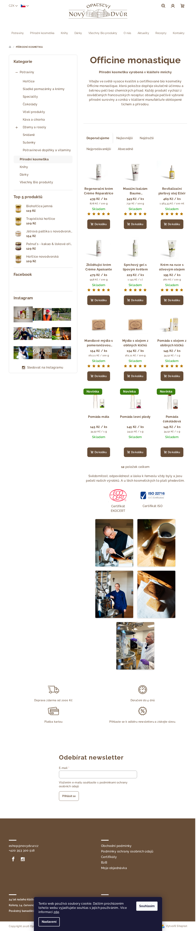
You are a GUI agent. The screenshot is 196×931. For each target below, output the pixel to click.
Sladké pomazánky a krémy (44, 89)
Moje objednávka (114, 868)
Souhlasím (147, 906)
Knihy (24, 167)
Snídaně (29, 135)
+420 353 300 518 (22, 850)
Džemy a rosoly (34, 127)
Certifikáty (109, 857)
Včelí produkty (34, 112)
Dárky (24, 174)
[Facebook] (13, 859)
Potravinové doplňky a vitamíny (47, 150)
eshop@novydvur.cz (24, 846)
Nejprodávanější (99, 149)
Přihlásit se (69, 796)
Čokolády (30, 104)
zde (56, 912)
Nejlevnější (124, 138)
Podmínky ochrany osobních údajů (127, 851)
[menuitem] (17, 33)
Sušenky (29, 142)
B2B (104, 862)
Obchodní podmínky (116, 846)
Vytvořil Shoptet (176, 926)
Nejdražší (147, 138)
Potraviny (27, 72)
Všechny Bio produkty (36, 182)
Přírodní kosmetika (34, 159)
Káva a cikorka (34, 119)
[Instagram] (22, 859)
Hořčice (29, 81)
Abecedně (125, 149)
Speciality (30, 96)
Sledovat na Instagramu (45, 367)
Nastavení (49, 922)
